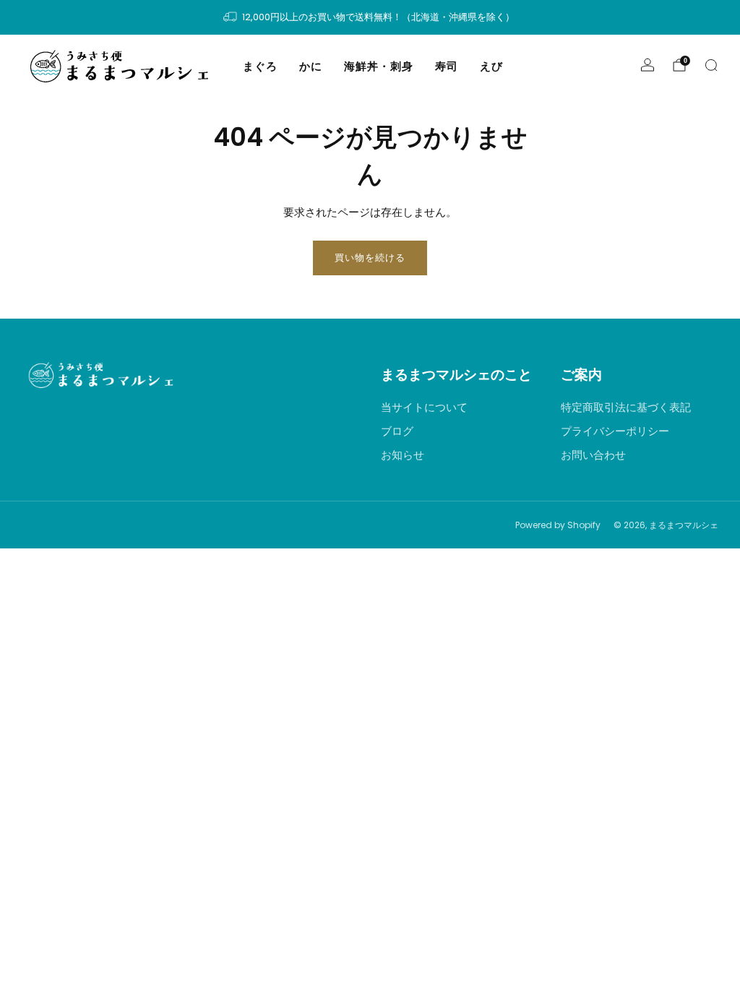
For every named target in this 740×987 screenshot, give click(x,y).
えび (491, 66)
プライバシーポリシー (615, 431)
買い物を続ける (370, 257)
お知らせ (402, 454)
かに (310, 66)
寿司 (446, 66)
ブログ (397, 431)
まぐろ (260, 66)
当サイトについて (424, 407)
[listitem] (369, 17)
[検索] (711, 65)
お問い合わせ (593, 454)
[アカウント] (647, 65)
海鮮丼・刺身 (378, 66)
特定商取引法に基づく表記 (626, 407)
